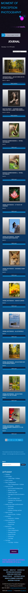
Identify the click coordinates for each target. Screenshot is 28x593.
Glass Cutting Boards (10, 482)
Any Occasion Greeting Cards (15, 488)
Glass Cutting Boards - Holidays (16, 484)
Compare (22, 58)
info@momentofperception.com (18, 588)
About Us (13, 570)
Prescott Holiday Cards (14, 498)
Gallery (5, 570)
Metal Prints (11, 524)
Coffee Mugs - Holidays (14, 478)
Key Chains (10, 508)
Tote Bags (10, 538)
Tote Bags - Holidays (13, 542)
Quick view (23, 62)
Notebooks (8, 516)
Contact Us (20, 570)
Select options (14, 83)
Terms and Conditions (14, 574)
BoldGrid (9, 590)
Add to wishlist (22, 65)
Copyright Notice (19, 576)
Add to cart (14, 147)
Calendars (7, 474)
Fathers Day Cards (12, 492)
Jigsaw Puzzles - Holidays (14, 514)
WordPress (23, 590)
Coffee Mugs (8, 476)
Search (4, 461)
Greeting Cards (12, 532)
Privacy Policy (7, 576)
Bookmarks (11, 506)
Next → (20, 440)
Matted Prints (11, 522)
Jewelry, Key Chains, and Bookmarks (14, 504)
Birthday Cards (12, 490)
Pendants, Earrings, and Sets (15, 510)
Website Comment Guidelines (14, 578)
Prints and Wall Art (9, 520)
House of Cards (9, 486)
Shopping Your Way (14, 580)
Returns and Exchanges (13, 572)
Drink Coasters (9, 480)
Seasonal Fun (8, 526)
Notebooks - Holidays (13, 518)
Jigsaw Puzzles (9, 512)
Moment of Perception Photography (11, 7)
